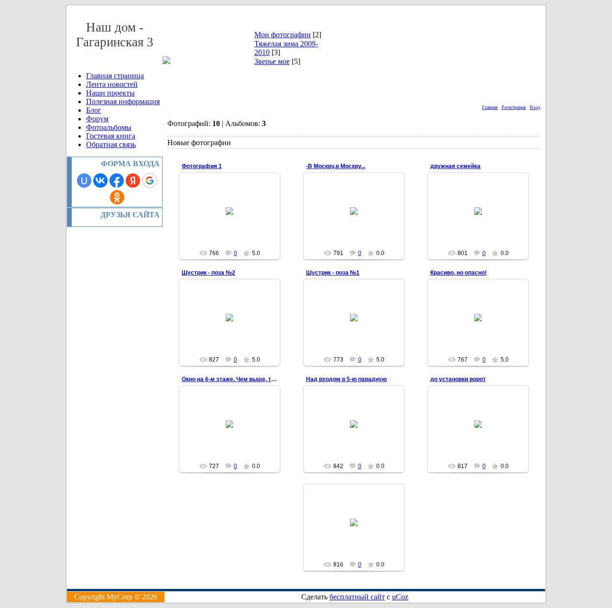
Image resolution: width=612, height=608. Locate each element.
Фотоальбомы (108, 127)
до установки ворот (458, 379)
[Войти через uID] (84, 180)
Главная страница (115, 76)
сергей (234, 218)
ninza (482, 431)
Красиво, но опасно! (458, 272)
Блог (93, 110)
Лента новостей (112, 84)
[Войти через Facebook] (116, 180)
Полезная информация (123, 101)
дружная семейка (455, 166)
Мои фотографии (282, 35)
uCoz (400, 597)
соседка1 (358, 218)
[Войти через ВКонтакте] (100, 180)
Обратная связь (111, 144)
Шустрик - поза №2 (208, 272)
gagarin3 (234, 325)
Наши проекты (110, 93)
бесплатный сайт (357, 597)
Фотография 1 (202, 166)
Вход (535, 107)
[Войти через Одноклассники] (117, 197)
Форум (97, 119)
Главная (490, 107)
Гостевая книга (110, 136)
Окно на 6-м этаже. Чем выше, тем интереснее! (248, 379)
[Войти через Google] (149, 180)
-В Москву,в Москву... (335, 166)
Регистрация (514, 107)
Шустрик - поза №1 (333, 272)
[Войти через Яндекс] (133, 180)
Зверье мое (272, 61)
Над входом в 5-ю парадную (346, 379)
